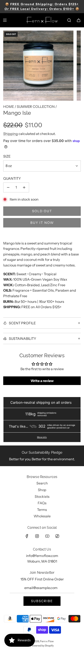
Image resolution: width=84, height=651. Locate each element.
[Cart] (78, 20)
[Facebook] (27, 536)
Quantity (12, 178)
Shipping (10, 133)
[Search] (69, 20)
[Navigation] (4, 20)
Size (7, 156)
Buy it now (42, 223)
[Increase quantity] (24, 187)
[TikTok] (57, 536)
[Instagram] (37, 536)
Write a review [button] (42, 381)
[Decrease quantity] (8, 187)
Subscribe (42, 601)
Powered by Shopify (42, 645)
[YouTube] (47, 536)
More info (42, 437)
